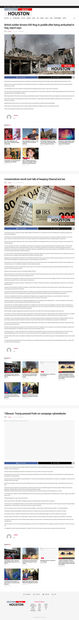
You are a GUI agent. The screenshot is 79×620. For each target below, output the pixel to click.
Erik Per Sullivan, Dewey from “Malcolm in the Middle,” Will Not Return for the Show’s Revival (29, 162)
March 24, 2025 (25, 378)
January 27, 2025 (8, 399)
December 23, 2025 (26, 145)
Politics (23, 18)
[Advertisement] (39, 3)
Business (28, 18)
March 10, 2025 (43, 377)
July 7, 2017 (15, 31)
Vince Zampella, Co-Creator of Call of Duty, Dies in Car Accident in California (30, 142)
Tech (37, 18)
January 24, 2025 (26, 584)
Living (51, 18)
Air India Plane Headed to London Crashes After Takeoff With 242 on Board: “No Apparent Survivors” (48, 142)
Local (39, 607)
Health (46, 18)
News (42, 371)
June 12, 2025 (43, 145)
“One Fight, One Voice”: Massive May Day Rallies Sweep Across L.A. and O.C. (12, 375)
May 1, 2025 (7, 378)
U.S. (11, 18)
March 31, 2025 (61, 145)
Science (42, 18)
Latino (33, 18)
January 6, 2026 (8, 145)
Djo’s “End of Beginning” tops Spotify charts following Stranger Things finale (11, 142)
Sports (64, 18)
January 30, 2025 (62, 566)
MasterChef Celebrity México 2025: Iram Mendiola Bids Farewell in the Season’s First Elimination (66, 142)
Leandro (9, 31)
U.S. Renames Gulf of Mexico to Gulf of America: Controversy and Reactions (11, 396)
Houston (6, 18)
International (16, 18)
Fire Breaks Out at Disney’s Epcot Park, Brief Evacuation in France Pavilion (29, 375)
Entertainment (57, 18)
